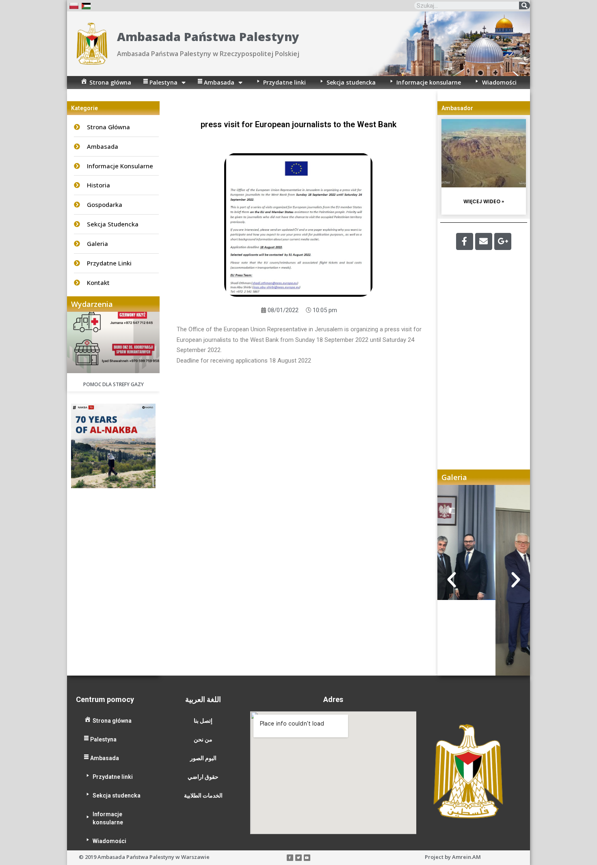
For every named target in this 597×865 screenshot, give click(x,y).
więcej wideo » (483, 201)
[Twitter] (298, 857)
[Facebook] (464, 241)
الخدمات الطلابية (203, 795)
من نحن (203, 739)
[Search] (524, 5)
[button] (451, 580)
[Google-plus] (502, 241)
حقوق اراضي (203, 777)
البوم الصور (203, 758)
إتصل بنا (203, 720)
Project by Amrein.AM (453, 857)
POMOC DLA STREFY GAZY (113, 384)
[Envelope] (483, 241)
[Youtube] (307, 857)
